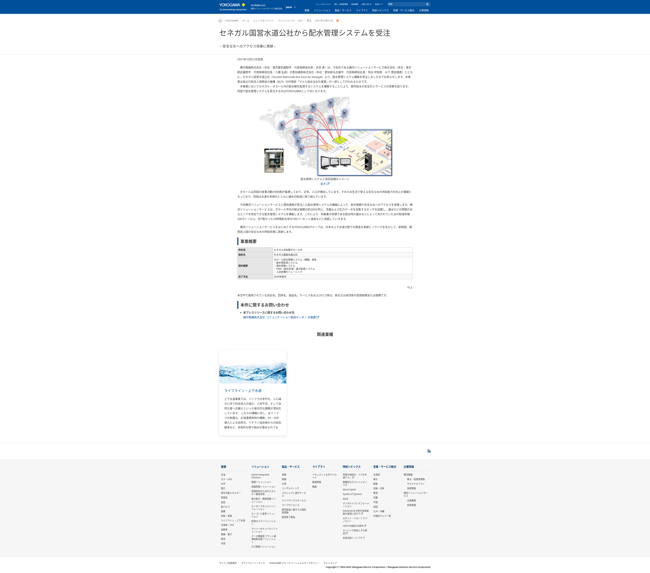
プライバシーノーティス (253, 563)
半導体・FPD (227, 525)
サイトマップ (330, 563)
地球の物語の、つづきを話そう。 (355, 476)
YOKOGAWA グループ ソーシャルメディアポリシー (294, 563)
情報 (284, 474)
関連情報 (316, 482)
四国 (375, 506)
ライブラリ (362, 10)
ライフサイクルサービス (294, 500)
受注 (309, 20)
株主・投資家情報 (341, 4)
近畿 (375, 497)
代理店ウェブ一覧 (382, 515)
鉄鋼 (223, 511)
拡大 (323, 184)
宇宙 (223, 543)
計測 (284, 483)
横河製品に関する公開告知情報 (294, 511)
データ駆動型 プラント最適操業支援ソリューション (263, 539)
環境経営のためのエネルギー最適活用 (263, 493)
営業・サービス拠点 (404, 10)
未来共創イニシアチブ (354, 537)
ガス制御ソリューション (263, 546)
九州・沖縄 (378, 511)
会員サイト (379, 4)
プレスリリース (286, 20)
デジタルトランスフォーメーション (356, 505)
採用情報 (354, 4)
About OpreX (349, 489)
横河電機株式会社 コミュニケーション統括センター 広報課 (279, 317)
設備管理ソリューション (263, 486)
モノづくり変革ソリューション (263, 515)
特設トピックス (380, 10)
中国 (375, 502)
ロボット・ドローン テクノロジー (355, 520)
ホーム (246, 20)
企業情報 (424, 10)
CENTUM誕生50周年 (353, 525)
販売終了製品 (288, 517)
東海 (375, 492)
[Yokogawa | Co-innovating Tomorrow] (233, 7)
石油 (223, 474)
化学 (223, 483)
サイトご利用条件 (228, 563)
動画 (314, 486)
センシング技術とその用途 (355, 532)
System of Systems (352, 494)
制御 (284, 479)
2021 (300, 20)
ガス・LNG (226, 479)
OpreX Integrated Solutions (260, 476)
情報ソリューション (261, 482)
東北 (375, 479)
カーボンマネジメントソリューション (263, 508)
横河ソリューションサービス (416, 494)
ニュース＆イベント (323, 4)
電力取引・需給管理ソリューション (263, 500)
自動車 (224, 529)
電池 (223, 538)
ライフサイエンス (290, 505)
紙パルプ (225, 506)
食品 (223, 502)
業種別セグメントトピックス (355, 483)
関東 (375, 483)
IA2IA (345, 498)
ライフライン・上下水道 (243, 390)
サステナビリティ (416, 483)
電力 (223, 488)
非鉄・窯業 (226, 515)
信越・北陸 (378, 488)
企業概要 (411, 500)
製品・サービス (343, 10)
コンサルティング (290, 488)
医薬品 (224, 497)
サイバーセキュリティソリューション (264, 530)
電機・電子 (226, 534)
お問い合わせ (366, 4)
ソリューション (322, 10)
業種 (307, 10)
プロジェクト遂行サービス (294, 494)
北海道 (376, 474)
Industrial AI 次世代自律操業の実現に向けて (356, 512)
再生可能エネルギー (231, 492)
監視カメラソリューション (263, 523)
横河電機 (408, 474)
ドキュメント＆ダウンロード (324, 476)
